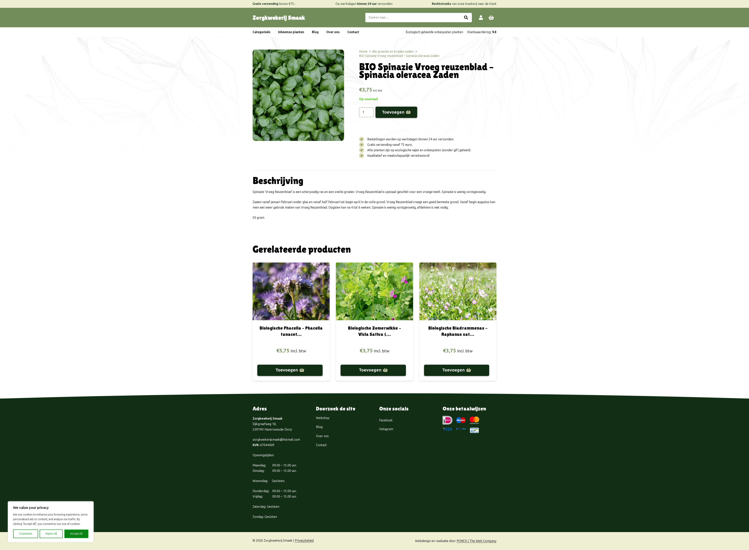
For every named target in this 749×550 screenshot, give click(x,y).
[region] (51, 521)
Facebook (386, 420)
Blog (319, 427)
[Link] (481, 17)
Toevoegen (393, 112)
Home (363, 51)
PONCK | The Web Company (476, 541)
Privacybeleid (304, 540)
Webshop (322, 418)
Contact (321, 445)
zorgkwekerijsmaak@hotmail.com (276, 439)
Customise (25, 533)
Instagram (386, 429)
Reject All (51, 533)
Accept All (76, 533)
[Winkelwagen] (491, 17)
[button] (272, 32)
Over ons (322, 436)
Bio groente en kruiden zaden (393, 51)
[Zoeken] (466, 17)
